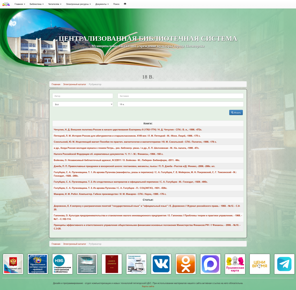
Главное (19, 3)
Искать (237, 112)
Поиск (116, 3)
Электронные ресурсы (77, 3)
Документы (101, 3)
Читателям (54, 3)
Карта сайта (148, 286)
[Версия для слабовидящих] (125, 4)
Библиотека (36, 3)
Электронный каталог (74, 84)
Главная (56, 84)
